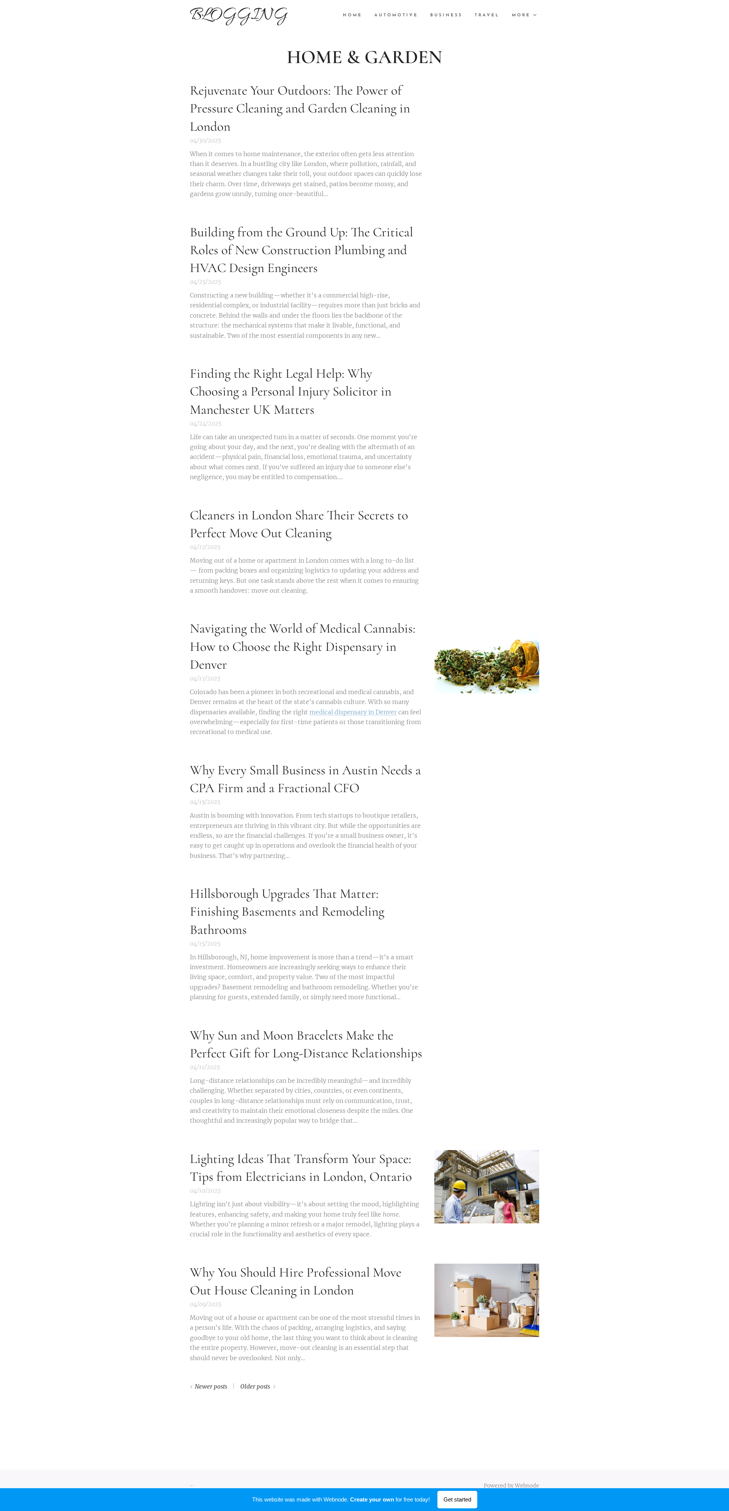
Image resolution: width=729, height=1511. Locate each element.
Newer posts (211, 1386)
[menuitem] (354, 15)
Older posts (255, 1386)
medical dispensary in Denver (353, 712)
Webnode (527, 1485)
